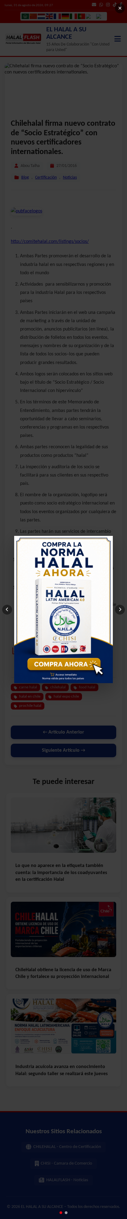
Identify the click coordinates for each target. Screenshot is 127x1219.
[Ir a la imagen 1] (60, 1212)
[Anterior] (7, 610)
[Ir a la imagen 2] (66, 1212)
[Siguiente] (120, 610)
